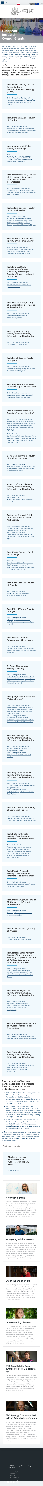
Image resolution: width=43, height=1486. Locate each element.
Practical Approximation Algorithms (19, 847)
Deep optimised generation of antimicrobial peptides (17, 317)
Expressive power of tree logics (17, 1003)
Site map (12, 1475)
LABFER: (21, 819)
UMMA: (20, 536)
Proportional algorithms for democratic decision (20, 500)
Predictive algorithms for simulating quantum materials (19, 286)
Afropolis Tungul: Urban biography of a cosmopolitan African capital (20, 529)
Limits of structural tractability (17, 344)
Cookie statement (15, 1477)
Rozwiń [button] (2, 2)
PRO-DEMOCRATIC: (13, 497)
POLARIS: (20, 787)
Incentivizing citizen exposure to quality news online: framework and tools (20, 396)
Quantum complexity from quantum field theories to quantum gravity (20, 370)
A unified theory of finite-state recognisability (17, 1009)
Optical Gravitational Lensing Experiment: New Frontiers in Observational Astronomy (21, 1037)
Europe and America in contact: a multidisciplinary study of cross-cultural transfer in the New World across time (20, 720)
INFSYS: (20, 793)
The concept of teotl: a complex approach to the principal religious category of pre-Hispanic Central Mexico (21, 469)
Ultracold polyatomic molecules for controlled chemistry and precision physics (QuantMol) (20, 622)
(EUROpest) (21, 222)
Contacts (12, 1473)
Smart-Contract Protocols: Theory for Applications (19, 1070)
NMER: (18, 594)
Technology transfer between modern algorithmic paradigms (19, 914)
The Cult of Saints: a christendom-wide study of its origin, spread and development (23, 1110)
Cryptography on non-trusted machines (20, 1065)
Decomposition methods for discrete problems (19, 756)
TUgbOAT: (18, 856)
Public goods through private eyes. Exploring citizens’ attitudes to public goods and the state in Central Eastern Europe (20, 974)
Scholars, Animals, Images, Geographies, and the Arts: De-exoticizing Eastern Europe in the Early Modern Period (20, 251)
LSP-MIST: (21, 650)
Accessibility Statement (16, 1472)
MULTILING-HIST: (20, 710)
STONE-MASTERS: (21, 680)
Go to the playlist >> (14, 1170)
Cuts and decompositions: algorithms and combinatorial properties (21, 885)
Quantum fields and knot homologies (19, 939)
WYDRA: (19, 750)
